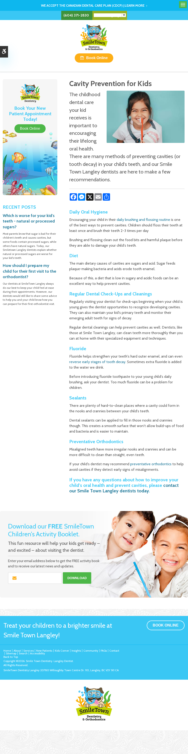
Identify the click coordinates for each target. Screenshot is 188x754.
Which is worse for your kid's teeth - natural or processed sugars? (29, 221)
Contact (114, 650)
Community (90, 650)
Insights (76, 650)
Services (28, 650)
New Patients (44, 650)
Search (23, 653)
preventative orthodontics (150, 464)
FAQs (104, 650)
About (17, 650)
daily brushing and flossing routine (143, 219)
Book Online (97, 58)
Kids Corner (62, 650)
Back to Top (10, 657)
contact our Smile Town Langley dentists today (124, 488)
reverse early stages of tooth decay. (97, 362)
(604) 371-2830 (76, 15)
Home (7, 650)
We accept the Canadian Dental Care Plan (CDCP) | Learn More (92, 5)
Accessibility (37, 653)
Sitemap (11, 653)
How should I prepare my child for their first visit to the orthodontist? (29, 271)
